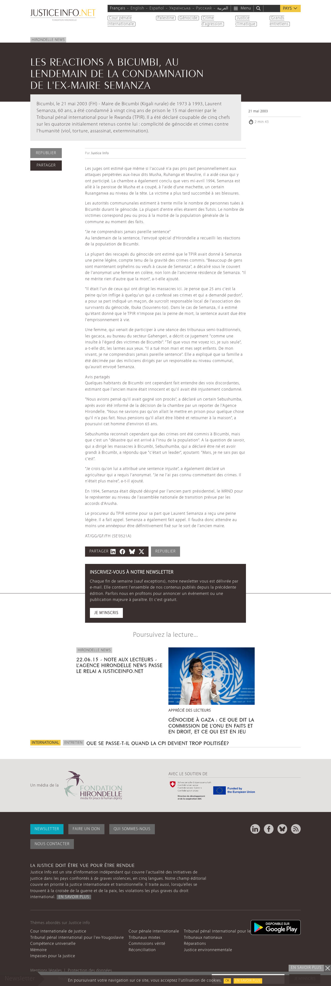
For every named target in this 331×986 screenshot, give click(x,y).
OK (227, 981)
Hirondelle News (48, 40)
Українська (180, 8)
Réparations (195, 944)
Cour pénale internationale (154, 931)
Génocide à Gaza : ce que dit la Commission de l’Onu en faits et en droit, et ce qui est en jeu (211, 725)
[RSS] (296, 829)
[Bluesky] (282, 829)
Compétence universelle (53, 944)
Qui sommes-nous (132, 829)
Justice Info (100, 153)
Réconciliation (142, 950)
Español (157, 8)
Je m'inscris (106, 613)
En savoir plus (247, 981)
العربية (222, 8)
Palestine (166, 18)
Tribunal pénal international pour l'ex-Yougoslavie (77, 938)
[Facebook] (269, 829)
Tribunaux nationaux (203, 938)
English (137, 8)
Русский (204, 8)
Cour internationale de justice (58, 931)
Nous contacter (52, 844)
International (45, 743)
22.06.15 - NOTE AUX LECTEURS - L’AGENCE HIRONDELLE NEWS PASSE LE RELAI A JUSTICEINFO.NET (119, 664)
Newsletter (47, 829)
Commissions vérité (147, 944)
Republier (46, 153)
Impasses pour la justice (52, 956)
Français (117, 8)
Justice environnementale (208, 950)
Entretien (73, 743)
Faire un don (86, 829)
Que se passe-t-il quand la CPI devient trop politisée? (158, 742)
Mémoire (38, 950)
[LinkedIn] (255, 829)
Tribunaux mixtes (144, 938)
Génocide (188, 18)
